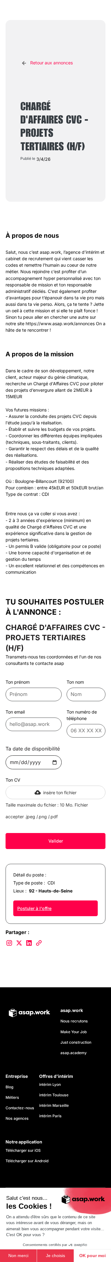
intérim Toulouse (53, 1095)
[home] (33, 10)
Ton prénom (18, 682)
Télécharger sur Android (27, 1161)
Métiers (12, 1097)
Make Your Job (73, 1031)
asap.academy (73, 1052)
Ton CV (13, 780)
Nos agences (17, 1118)
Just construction (75, 1042)
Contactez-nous (20, 1108)
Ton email (15, 711)
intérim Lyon (50, 1084)
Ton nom (75, 682)
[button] (99, 10)
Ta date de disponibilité (33, 749)
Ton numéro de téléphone (82, 715)
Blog (9, 1087)
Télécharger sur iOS (23, 1150)
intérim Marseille (55, 1105)
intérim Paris (50, 1116)
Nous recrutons (74, 1021)
